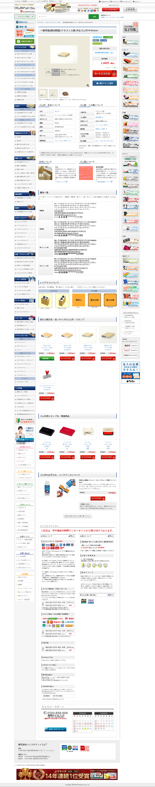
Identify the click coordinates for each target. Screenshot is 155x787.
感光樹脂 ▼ (99, 117)
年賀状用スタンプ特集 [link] (23, 399)
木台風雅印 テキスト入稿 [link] (24, 211)
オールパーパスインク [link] (23, 364)
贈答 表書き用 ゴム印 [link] (23, 180)
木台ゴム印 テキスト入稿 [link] (24, 54)
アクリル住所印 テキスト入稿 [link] (25, 116)
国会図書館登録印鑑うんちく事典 (129, 316)
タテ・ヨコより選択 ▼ (101, 125)
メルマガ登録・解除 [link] (24, 543)
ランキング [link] (21, 461)
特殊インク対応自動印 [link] (23, 265)
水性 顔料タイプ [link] (21, 325)
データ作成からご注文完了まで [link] (25, 477)
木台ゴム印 (25, 50)
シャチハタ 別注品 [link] (22, 286)
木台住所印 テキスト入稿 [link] (24, 112)
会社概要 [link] (20, 581)
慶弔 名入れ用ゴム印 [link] (23, 144)
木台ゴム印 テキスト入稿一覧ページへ (77, 516)
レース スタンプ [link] (21, 225)
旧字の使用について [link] (24, 498)
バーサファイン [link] (21, 367)
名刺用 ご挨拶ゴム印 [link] (23, 188)
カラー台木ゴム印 (25, 65)
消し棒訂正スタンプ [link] (23, 162)
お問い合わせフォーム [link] (24, 567)
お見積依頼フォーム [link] (24, 564)
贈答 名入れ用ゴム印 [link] (23, 148)
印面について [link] (22, 453)
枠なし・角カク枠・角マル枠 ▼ (104, 141)
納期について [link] (22, 515)
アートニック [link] (21, 342)
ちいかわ (112, 17)
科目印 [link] (19, 140)
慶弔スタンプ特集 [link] (22, 392)
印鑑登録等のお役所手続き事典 (129, 321)
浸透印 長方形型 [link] (21, 92)
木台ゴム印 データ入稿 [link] (23, 57)
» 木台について (60, 182)
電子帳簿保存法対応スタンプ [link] (25, 414)
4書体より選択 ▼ (101, 129)
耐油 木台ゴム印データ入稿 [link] (25, 261)
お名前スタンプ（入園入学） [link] (25, 152)
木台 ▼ (57, 111)
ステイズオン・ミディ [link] (23, 356)
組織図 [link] (20, 584)
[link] (46, 343)
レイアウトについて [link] (24, 494)
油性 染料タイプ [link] (25, 329)
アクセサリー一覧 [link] (22, 382)
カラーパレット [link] (21, 346)
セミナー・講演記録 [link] (24, 599)
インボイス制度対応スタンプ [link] (25, 410)
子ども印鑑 (120, 17)
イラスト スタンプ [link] (22, 229)
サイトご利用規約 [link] (23, 526)
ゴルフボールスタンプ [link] (23, 248)
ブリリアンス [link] (21, 371)
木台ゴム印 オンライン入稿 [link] (25, 61)
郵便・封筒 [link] (20, 169)
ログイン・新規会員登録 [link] (25, 539)
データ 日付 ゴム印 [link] (22, 304)
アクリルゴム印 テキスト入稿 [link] (25, 78)
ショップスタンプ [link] (22, 240)
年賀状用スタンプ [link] (22, 244)
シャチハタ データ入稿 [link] (23, 290)
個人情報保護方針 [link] (23, 530)
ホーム (136, 1)
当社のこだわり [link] (22, 577)
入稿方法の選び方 (27, 41)
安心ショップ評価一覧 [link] (24, 592)
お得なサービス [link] (22, 547)
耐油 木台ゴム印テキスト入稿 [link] (25, 258)
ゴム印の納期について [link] (24, 465)
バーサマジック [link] (21, 375)
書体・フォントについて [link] (25, 487)
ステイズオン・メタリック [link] (25, 360)
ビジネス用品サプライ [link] (23, 294)
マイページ (115, 1)
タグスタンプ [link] (21, 237)
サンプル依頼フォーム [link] (24, 560)
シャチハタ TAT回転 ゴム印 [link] (25, 269)
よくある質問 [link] (22, 556)
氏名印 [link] (19, 137)
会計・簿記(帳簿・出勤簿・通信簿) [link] (25, 173)
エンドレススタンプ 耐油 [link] (24, 273)
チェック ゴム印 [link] (21, 221)
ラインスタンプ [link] (21, 233)
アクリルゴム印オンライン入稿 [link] (24, 85)
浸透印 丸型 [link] (20, 99)
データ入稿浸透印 (25, 89)
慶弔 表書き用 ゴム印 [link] (23, 176)
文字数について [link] (22, 491)
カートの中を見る (111, 9)
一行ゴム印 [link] (20, 407)
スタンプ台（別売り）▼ (63, 140)
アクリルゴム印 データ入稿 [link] (25, 82)
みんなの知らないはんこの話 (129, 332)
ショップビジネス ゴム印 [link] (24, 184)
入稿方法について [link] (23, 450)
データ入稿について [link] (24, 474)
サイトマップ (126, 1)
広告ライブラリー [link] (23, 596)
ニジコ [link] (19, 349)
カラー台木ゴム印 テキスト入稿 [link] (25, 68)
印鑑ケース (104, 17)
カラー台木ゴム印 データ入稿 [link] (25, 71)
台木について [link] (22, 457)
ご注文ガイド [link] (22, 507)
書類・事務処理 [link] (21, 166)
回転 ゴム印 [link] (20, 308)
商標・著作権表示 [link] (23, 522)
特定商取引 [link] (21, 519)
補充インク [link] (20, 201)
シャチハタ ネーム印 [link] (23, 283)
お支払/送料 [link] (21, 511)
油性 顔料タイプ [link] (25, 322)
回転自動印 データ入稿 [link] (23, 198)
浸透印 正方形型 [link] (21, 96)
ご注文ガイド (104, 1)
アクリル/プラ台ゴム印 (24, 75)
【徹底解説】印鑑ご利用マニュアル (129, 327)
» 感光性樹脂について (103, 182)
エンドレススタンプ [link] (23, 312)
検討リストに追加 (106, 83)
